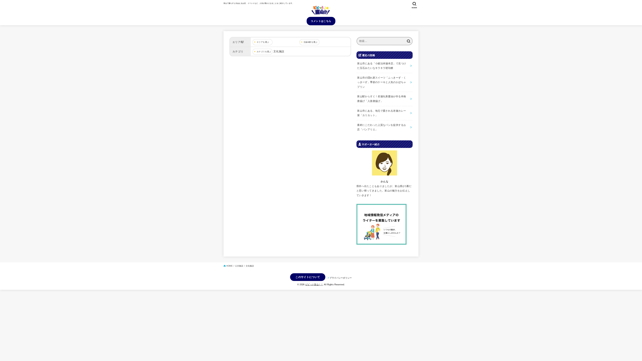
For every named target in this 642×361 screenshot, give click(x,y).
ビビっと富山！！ (314, 284)
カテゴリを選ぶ (264, 51)
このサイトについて (307, 277)
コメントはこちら (321, 21)
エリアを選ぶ (263, 42)
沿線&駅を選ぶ (310, 42)
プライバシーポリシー (341, 278)
